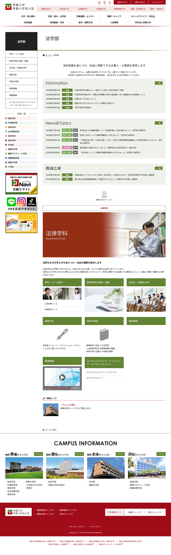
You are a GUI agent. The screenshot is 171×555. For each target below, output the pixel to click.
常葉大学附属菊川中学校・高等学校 (100, 541)
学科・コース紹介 (54, 282)
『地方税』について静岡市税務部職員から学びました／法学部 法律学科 (110, 152)
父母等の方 (82, 8)
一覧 (159, 83)
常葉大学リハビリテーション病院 (110, 544)
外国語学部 (12, 484)
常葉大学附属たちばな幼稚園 (82, 544)
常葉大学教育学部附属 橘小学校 (129, 541)
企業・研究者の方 (138, 8)
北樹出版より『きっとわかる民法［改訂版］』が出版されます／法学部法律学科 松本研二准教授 (114, 175)
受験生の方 (45, 8)
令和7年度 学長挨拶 (83, 107)
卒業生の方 (101, 8)
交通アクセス (122, 2)
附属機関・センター (86, 16)
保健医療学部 (136, 488)
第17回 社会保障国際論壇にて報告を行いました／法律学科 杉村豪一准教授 (106, 179)
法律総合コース (50, 309)
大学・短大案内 (28, 16)
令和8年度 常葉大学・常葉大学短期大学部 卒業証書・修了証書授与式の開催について (110, 94)
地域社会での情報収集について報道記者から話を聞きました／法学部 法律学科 (113, 130)
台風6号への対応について (85, 98)
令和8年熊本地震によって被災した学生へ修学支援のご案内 (99, 90)
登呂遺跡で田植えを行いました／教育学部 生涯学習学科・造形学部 (108, 147)
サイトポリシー (96, 526)
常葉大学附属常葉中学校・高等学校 (41, 541)
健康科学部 (94, 484)
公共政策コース (50, 303)
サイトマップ (157, 2)
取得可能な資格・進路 (98, 282)
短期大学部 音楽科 (56, 484)
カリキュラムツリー (94, 377)
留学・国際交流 (86, 22)
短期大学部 (31, 481)
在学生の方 (64, 8)
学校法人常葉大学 (143, 22)
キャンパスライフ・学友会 (143, 16)
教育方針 (49, 321)
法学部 (21, 41)
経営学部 (11, 488)
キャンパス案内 (68, 404)
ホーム (48, 55)
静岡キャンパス (135, 512)
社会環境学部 (13, 491)
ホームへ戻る (51, 429)
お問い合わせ (140, 2)
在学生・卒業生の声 (139, 282)
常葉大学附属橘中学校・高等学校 (71, 541)
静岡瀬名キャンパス (68, 510)
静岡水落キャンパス (45, 514)
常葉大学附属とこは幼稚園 (57, 544)
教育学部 (11, 481)
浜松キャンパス (66, 514)
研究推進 (28, 22)
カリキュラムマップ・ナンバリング (101, 372)
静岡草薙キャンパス (45, 510)
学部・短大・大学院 (57, 16)
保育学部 (11, 494)
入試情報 (114, 22)
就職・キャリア (114, 16)
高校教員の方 (119, 8)
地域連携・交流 (57, 22)
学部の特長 (92, 321)
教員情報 (133, 321)
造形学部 (52, 481)
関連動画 (49, 361)
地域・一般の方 (156, 8)
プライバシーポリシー (77, 526)
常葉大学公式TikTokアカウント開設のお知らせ (94, 103)
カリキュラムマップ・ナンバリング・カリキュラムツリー (104, 362)
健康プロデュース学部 (140, 484)
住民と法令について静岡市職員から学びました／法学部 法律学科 (107, 135)
